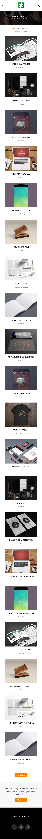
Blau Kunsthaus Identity (21, 540)
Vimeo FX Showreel (21, 174)
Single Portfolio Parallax (21, 613)
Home (7, 18)
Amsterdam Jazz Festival (21, 686)
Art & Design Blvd (21, 247)
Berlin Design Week (21, 100)
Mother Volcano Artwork (21, 723)
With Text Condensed (24, 18)
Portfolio (13, 18)
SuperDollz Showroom (21, 759)
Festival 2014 (21, 283)
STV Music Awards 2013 (21, 393)
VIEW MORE (21, 800)
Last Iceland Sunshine (21, 650)
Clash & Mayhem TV (21, 467)
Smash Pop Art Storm (21, 320)
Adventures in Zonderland (21, 357)
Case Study (21, 503)
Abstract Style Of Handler (21, 576)
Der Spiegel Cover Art (21, 210)
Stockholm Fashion (21, 64)
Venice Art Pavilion (21, 137)
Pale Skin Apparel (21, 430)
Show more (21, 775)
